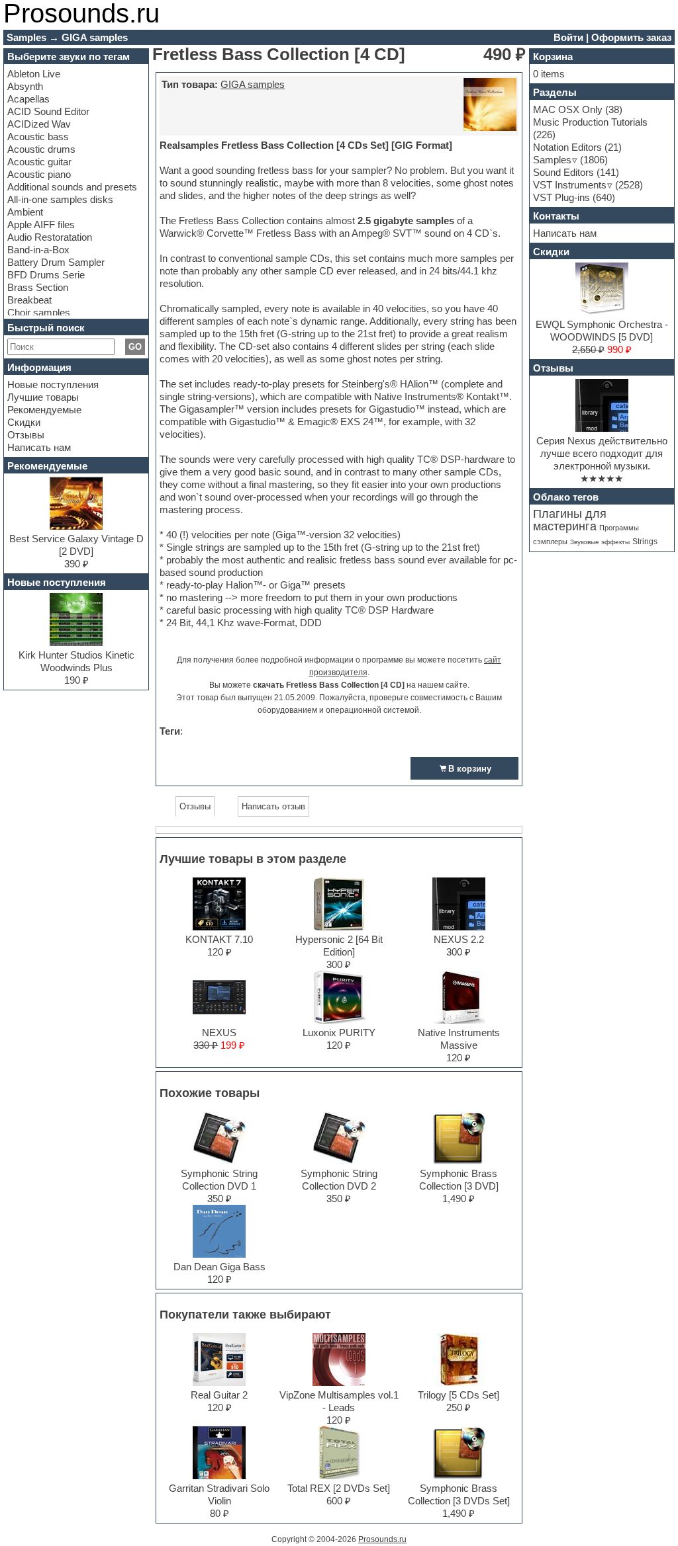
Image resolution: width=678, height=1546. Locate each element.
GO (135, 347)
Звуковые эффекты (600, 542)
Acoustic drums (41, 149)
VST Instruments (569, 184)
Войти (568, 37)
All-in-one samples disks (60, 199)
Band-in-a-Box (38, 249)
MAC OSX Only (568, 109)
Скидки (23, 422)
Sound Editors (563, 172)
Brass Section (37, 287)
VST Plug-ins (561, 197)
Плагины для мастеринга (569, 520)
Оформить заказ (631, 37)
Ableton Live (33, 73)
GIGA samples (252, 84)
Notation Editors (567, 147)
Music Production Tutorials (590, 122)
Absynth (25, 86)
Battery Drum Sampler (56, 262)
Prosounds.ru (382, 1539)
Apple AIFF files (41, 224)
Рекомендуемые (44, 409)
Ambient (25, 212)
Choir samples (38, 312)
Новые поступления (53, 384)
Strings (644, 541)
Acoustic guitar (39, 161)
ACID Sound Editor (48, 111)
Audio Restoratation (49, 237)
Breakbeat (29, 299)
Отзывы (25, 434)
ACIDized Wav (39, 124)
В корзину (469, 769)
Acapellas (28, 98)
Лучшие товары (43, 397)
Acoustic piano (39, 174)
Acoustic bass (38, 136)
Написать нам (39, 447)
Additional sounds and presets (72, 186)
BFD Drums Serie (46, 274)
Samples (552, 159)
